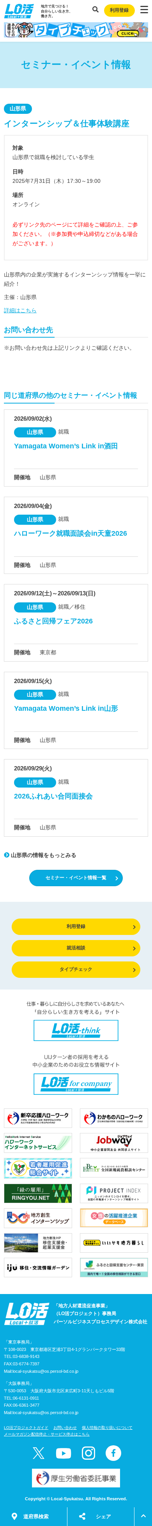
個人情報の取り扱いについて (107, 1427)
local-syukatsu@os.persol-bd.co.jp (45, 1371)
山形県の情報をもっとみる (42, 855)
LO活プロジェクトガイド (26, 1427)
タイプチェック (76, 969)
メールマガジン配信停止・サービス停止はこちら (47, 1434)
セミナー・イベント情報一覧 (76, 877)
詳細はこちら (20, 310)
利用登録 (119, 10)
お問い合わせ (65, 1427)
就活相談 (76, 948)
